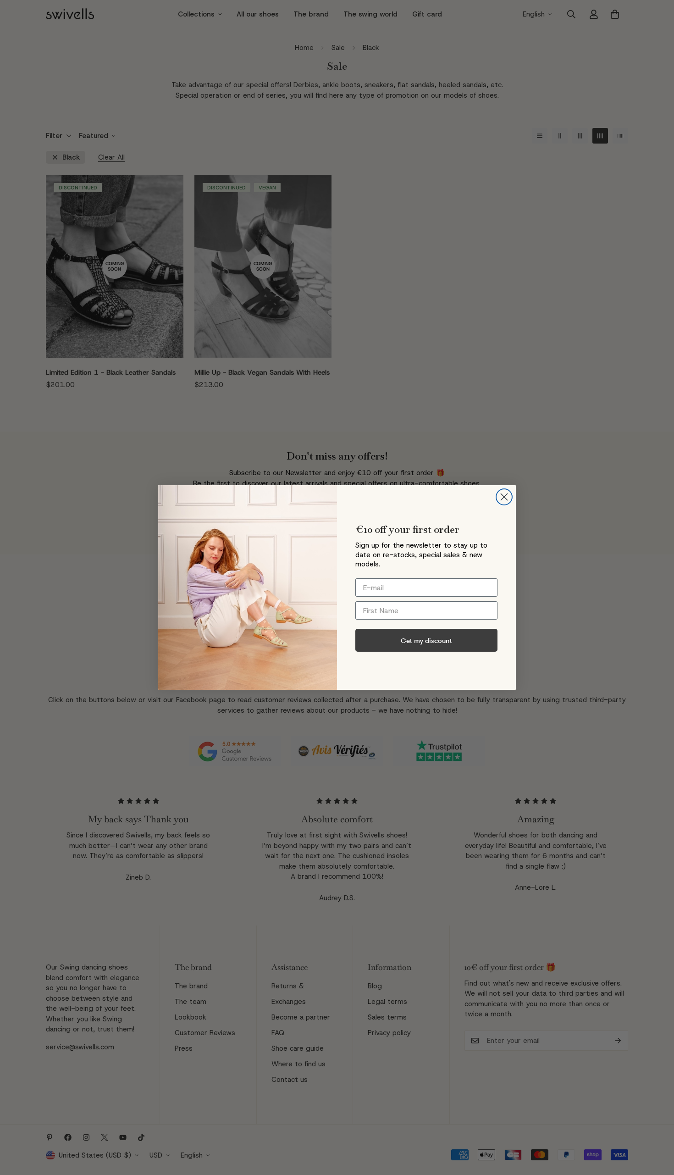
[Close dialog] (504, 497)
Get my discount (426, 640)
